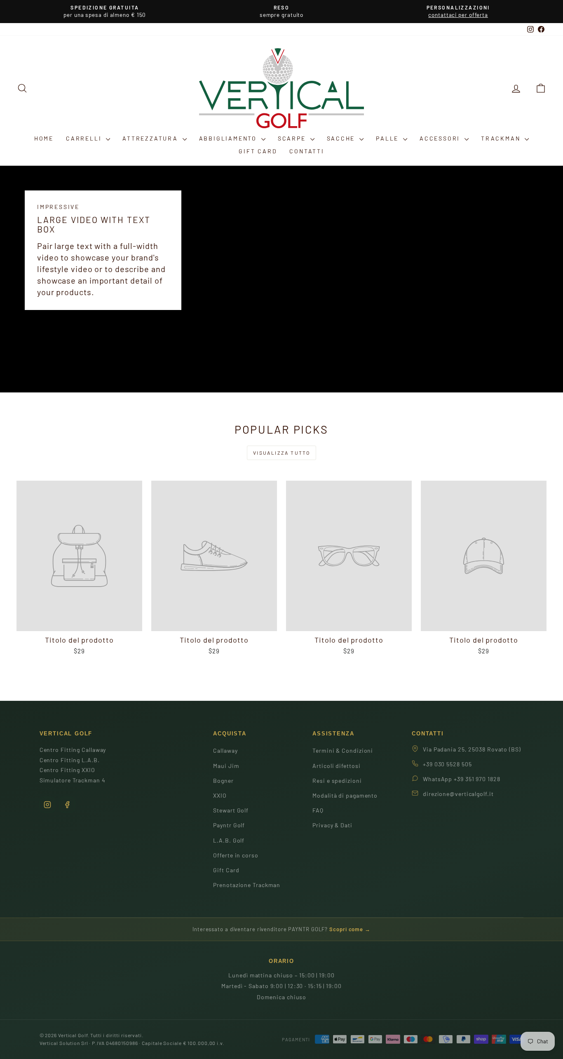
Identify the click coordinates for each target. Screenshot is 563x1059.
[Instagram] (47, 804)
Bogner (223, 780)
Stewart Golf (231, 810)
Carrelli (85, 138)
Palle (388, 138)
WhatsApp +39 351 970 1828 (461, 778)
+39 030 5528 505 (447, 764)
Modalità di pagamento (345, 795)
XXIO (220, 795)
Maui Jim (226, 765)
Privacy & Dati (332, 825)
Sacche (342, 138)
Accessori (441, 138)
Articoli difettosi (336, 765)
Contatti (306, 151)
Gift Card (258, 151)
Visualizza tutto (281, 453)
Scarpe (293, 138)
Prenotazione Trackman (246, 884)
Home (44, 138)
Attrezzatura (151, 138)
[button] (540, 88)
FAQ (318, 810)
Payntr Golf (229, 825)
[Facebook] (67, 804)
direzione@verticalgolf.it (458, 793)
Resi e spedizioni (336, 780)
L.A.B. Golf (228, 840)
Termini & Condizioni (342, 750)
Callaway (225, 750)
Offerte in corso (235, 855)
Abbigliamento (229, 138)
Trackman (502, 138)
